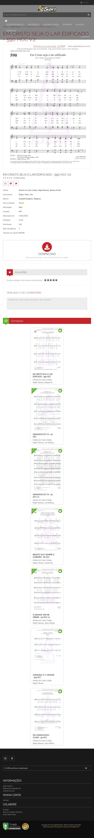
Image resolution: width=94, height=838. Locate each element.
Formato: (6, 211)
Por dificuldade (50, 25)
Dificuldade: (7, 207)
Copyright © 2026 (47, 825)
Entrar (6, 800)
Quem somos (8, 786)
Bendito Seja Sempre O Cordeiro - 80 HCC (43, 556)
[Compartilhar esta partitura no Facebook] (10, 183)
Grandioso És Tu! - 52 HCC (43, 435)
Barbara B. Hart (55, 190)
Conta (84, 2)
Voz (31, 194)
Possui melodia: (9, 203)
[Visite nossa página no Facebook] (12, 758)
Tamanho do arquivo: (11, 233)
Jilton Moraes (50, 623)
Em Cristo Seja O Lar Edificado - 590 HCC (42, 375)
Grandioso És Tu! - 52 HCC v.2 (43, 496)
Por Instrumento (15, 25)
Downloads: (7, 224)
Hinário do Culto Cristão (28, 190)
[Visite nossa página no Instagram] (5, 758)
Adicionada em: (8, 216)
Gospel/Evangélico (26, 199)
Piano (27, 194)
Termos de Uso (8, 791)
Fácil (20, 207)
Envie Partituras (9, 815)
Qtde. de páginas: (9, 228)
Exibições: (6, 220)
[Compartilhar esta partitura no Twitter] (16, 183)
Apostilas (11, 31)
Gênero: (6, 199)
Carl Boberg (49, 442)
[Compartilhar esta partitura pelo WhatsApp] (5, 183)
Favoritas (67, 25)
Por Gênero (33, 25)
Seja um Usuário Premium (12, 812)
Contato (85, 37)
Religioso (37, 199)
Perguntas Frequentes (12, 788)
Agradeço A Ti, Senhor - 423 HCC (43, 676)
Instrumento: (7, 194)
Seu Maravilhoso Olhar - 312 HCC (41, 736)
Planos (6, 810)
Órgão (21, 194)
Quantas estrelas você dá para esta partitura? (25, 280)
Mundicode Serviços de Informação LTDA (66, 827)
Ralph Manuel (43, 190)
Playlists (80, 25)
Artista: (5, 190)
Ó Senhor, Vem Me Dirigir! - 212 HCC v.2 (41, 616)
